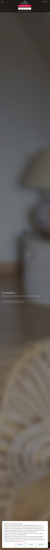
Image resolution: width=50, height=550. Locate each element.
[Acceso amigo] (47, 2)
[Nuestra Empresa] (45, 1)
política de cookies (21, 541)
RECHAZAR (41, 544)
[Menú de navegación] (2, 1)
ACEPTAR (31, 544)
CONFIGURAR (20, 544)
